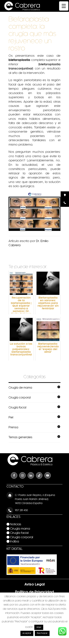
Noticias (15, 524)
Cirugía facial (17, 407)
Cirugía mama (20, 528)
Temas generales (20, 437)
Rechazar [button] (42, 633)
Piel (11, 417)
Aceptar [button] (26, 633)
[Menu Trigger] (63, 6)
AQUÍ (50, 609)
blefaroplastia (19, 60)
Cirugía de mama (20, 387)
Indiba (14, 541)
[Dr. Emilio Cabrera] (22, 6)
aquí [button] (38, 627)
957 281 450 (21, 510)
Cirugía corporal (20, 397)
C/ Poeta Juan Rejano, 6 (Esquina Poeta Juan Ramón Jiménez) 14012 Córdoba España (35, 499)
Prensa (13, 427)
